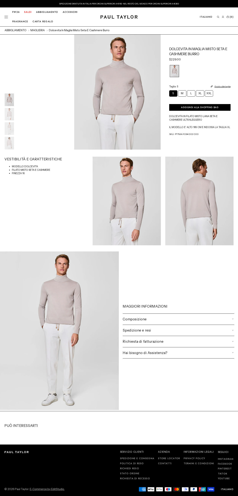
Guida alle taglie (222, 86)
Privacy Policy (194, 458)
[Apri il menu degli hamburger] (6, 17)
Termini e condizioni (199, 463)
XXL (209, 94)
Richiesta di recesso (135, 478)
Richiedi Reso (129, 468)
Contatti (165, 463)
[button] (206, 16)
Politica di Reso (132, 463)
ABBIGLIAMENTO (15, 30)
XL (201, 94)
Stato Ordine (130, 473)
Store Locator (169, 458)
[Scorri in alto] (232, 490)
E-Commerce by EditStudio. (47, 489)
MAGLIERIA (37, 30)
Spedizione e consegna (137, 458)
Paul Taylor (22, 489)
